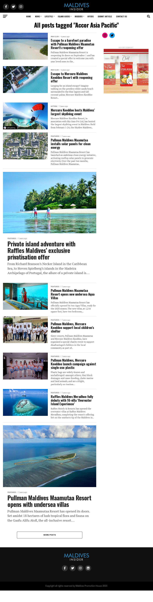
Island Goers (64, 16)
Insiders (78, 16)
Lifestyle (49, 16)
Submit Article (105, 16)
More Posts (49, 535)
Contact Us (121, 16)
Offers (90, 16)
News (37, 16)
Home (28, 16)
